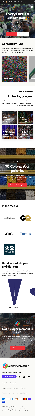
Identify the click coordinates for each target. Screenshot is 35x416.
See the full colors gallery (17, 185)
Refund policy (17, 410)
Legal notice (26, 410)
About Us (4, 383)
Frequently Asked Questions (10, 388)
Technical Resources (8, 393)
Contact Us (13, 383)
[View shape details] (15, 292)
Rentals (23, 388)
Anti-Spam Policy (22, 393)
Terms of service (24, 409)
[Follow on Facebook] (19, 376)
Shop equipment (23, 34)
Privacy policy (5, 409)
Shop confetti (11, 34)
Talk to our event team (17, 348)
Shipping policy (14, 409)
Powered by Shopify (20, 407)
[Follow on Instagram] (24, 376)
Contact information (7, 410)
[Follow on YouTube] (29, 376)
